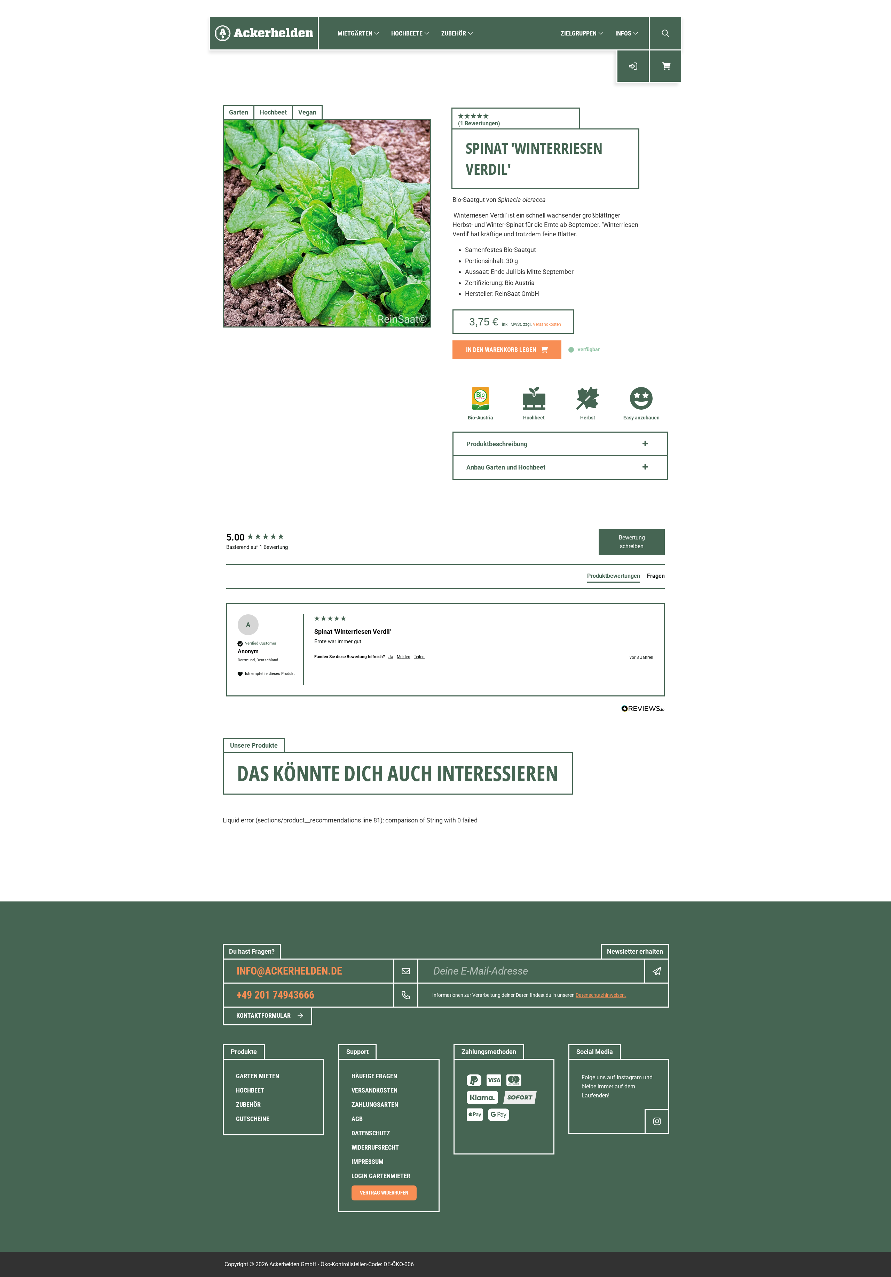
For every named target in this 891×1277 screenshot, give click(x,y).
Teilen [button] (419, 656)
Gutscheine (252, 1118)
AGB (357, 1118)
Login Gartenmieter (381, 1176)
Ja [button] (390, 656)
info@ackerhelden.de (289, 971)
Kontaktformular (263, 1015)
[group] (262, 537)
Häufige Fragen (374, 1076)
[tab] (613, 577)
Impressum (368, 1161)
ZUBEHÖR (248, 1104)
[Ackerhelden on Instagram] (657, 1121)
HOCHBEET (250, 1090)
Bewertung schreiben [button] (632, 542)
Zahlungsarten (375, 1104)
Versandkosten (547, 324)
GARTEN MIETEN (257, 1076)
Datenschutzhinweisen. (601, 995)
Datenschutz (371, 1133)
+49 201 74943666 (275, 995)
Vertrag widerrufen (384, 1193)
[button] (516, 119)
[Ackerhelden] (264, 33)
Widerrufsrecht (375, 1147)
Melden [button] (403, 656)
